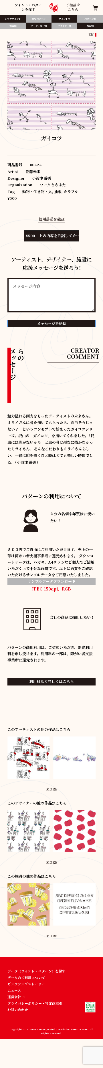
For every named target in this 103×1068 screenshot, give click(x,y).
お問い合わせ (17, 1009)
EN (91, 34)
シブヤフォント (13, 18)
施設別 (90, 25)
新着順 (12, 25)
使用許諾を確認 (52, 219)
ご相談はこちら (73, 7)
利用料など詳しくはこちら (51, 681)
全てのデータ (38, 18)
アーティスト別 (39, 25)
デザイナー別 (64, 25)
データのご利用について (26, 977)
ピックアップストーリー (26, 984)
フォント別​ (64, 18)
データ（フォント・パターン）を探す (36, 971)
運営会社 (14, 996)
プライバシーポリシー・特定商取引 (34, 1003)
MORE (51, 789)
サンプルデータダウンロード (52, 581)
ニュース (14, 990)
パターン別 (90, 18)
